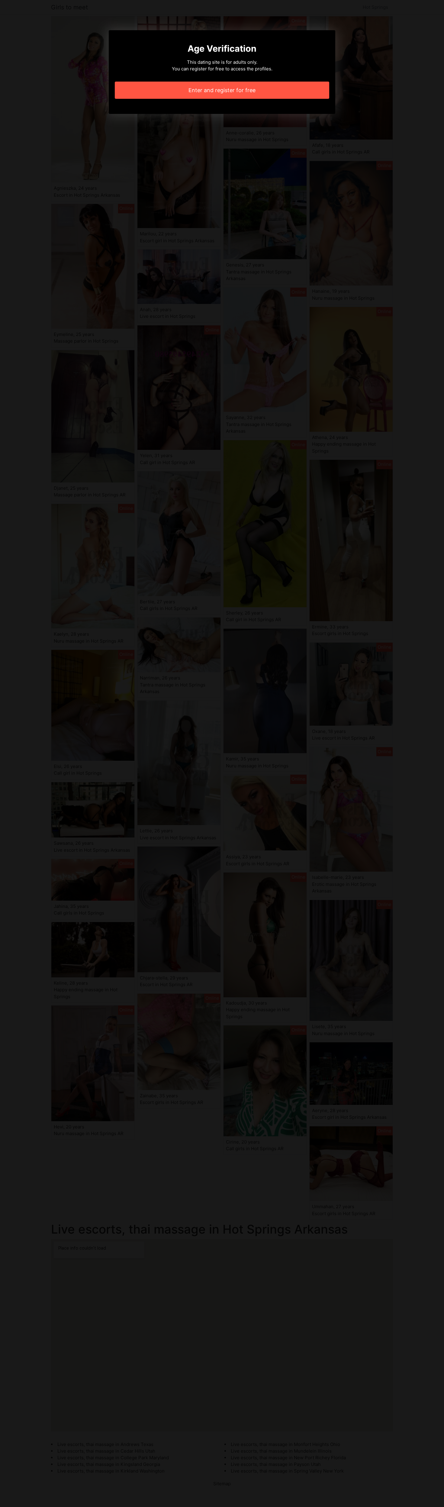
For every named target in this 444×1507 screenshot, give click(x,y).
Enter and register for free (222, 90)
